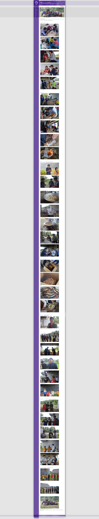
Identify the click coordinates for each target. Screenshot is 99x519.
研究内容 (36, 9)
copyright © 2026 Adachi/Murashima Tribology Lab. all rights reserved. (51, 515)
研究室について (36, 11)
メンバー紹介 (36, 13)
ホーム (36, 8)
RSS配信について (55, 0)
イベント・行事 (36, 12)
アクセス (36, 15)
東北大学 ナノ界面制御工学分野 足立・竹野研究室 (53, 3)
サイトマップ (59, 0)
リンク (36, 16)
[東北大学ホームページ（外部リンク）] (35, 3)
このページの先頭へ (65, 314)
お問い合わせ (62, 0)
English (52, 0)
